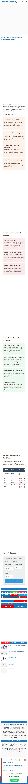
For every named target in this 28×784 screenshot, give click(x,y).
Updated (22, 642)
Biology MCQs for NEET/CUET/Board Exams (17, 735)
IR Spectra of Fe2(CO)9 (12, 657)
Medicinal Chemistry (20, 601)
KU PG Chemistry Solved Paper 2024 (18, 726)
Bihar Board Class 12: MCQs (10, 744)
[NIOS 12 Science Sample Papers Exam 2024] (4, 647)
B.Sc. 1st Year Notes (5, 724)
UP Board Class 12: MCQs (21, 744)
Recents (14, 642)
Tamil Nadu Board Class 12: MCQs (7, 747)
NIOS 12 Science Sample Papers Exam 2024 (16, 645)
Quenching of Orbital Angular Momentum (11, 734)
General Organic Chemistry (14, 604)
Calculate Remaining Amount (14, 581)
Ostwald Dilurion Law (7, 727)
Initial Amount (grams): (8, 565)
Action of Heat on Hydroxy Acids (13, 730)
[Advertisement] (14, 19)
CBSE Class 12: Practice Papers (7, 743)
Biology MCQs (20, 606)
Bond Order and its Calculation (16, 724)
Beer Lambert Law (17, 731)
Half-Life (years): (18, 564)
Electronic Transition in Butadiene (9, 728)
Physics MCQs (8, 606)
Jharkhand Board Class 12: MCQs (19, 746)
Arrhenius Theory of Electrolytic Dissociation (16, 732)
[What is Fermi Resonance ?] (4, 670)
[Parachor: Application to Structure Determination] (4, 665)
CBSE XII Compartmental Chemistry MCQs (14, 751)
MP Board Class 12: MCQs (7, 746)
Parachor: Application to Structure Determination (15, 664)
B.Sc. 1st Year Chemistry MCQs (19, 750)
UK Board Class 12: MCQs (8, 748)
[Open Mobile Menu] (26, 2)
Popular (6, 642)
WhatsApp (14, 780)
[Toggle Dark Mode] (22, 2)
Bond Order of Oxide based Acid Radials (16, 651)
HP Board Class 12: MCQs (18, 748)
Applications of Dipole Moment (18, 727)
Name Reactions (7, 601)
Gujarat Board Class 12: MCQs (21, 747)
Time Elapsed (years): (8, 573)
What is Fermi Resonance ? (13, 669)
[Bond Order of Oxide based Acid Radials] (4, 653)
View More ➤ (14, 737)
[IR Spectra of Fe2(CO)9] (4, 659)
